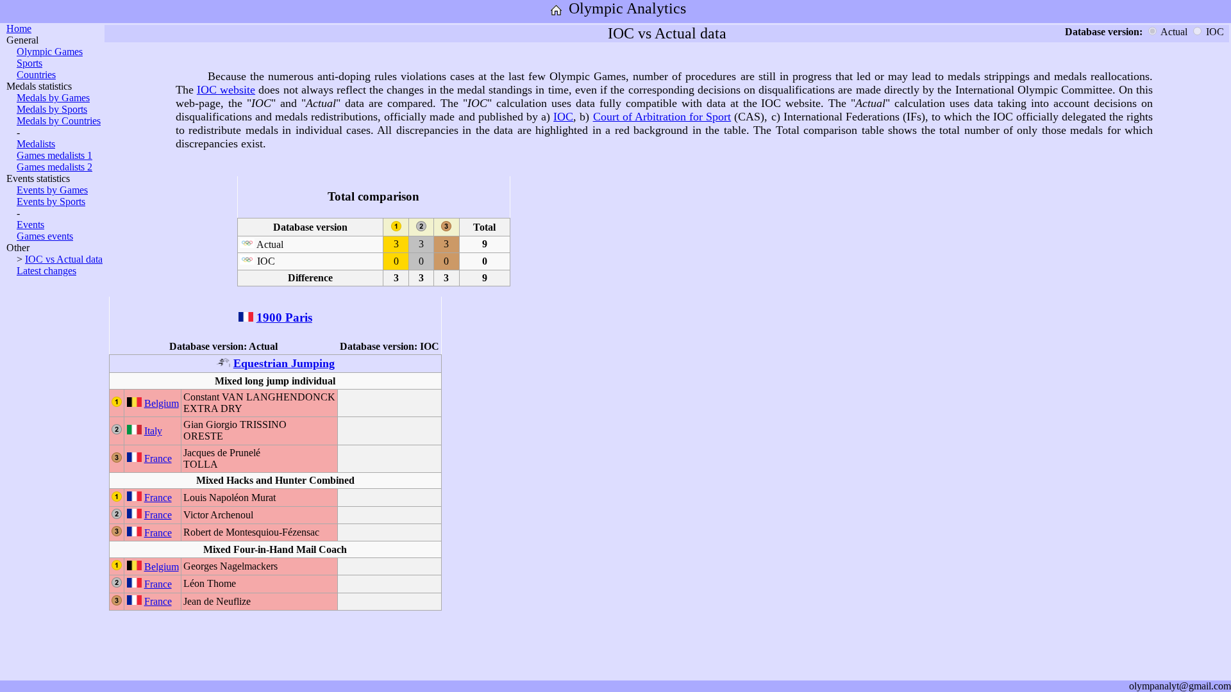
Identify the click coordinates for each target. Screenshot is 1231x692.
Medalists (36, 143)
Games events (45, 236)
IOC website (226, 89)
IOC (563, 116)
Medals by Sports (52, 109)
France (158, 458)
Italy (153, 430)
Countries (36, 74)
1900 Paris (284, 317)
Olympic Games (50, 51)
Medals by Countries (59, 120)
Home (18, 28)
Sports (29, 63)
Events (30, 224)
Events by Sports (51, 201)
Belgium (161, 403)
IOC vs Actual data (64, 259)
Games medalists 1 (54, 155)
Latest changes (46, 270)
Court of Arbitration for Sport (662, 116)
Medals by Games (53, 97)
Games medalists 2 (54, 166)
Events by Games (52, 190)
